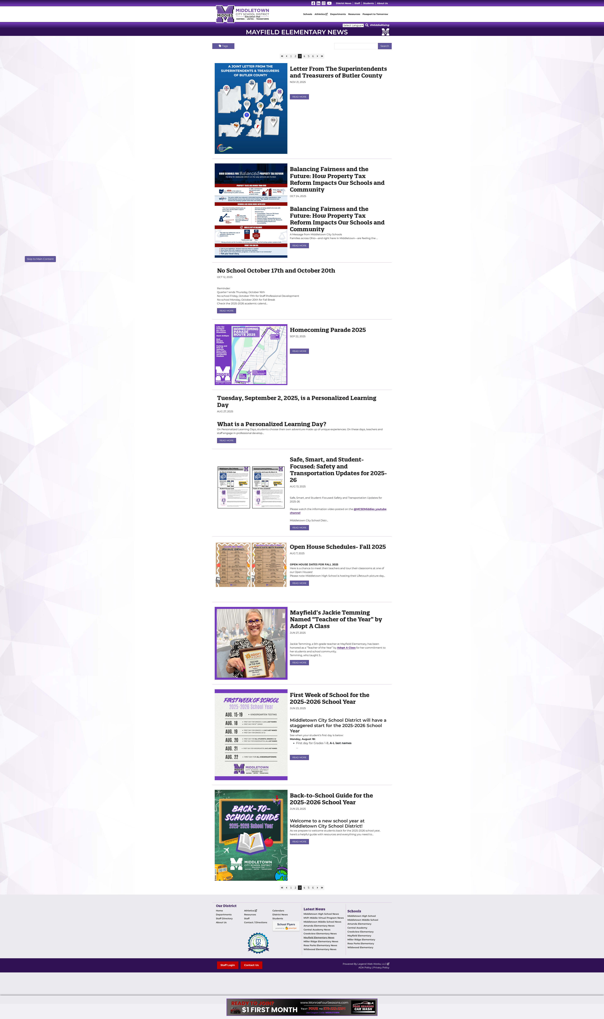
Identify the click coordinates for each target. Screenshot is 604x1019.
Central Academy (357, 927)
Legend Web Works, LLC (372, 963)
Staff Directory (224, 918)
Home (219, 910)
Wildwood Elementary (360, 947)
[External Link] (302, 1007)
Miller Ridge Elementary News (321, 941)
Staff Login (228, 965)
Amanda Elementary (359, 923)
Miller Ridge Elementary (361, 939)
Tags (225, 46)
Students (368, 3)
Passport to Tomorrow (375, 14)
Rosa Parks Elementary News (320, 945)
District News (343, 3)
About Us (382, 3)
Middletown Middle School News (322, 921)
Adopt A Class (346, 647)
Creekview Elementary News (320, 933)
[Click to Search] (367, 25)
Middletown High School (361, 916)
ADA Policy (364, 967)
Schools (307, 14)
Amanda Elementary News (319, 925)
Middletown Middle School (362, 919)
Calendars (278, 910)
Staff (357, 3)
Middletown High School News (321, 914)
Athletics (320, 14)
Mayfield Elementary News (319, 937)
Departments (338, 14)
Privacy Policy (381, 967)
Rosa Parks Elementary (360, 943)
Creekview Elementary (360, 931)
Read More (299, 96)
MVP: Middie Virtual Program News (324, 917)
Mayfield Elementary (359, 935)
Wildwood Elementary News (320, 949)
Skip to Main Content (40, 259)
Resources (354, 14)
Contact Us (251, 965)
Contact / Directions (255, 922)
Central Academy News (317, 929)
